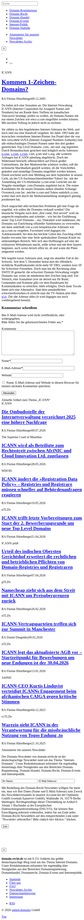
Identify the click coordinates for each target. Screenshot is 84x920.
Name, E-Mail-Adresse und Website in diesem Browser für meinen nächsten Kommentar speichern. (40, 384)
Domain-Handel (19, 17)
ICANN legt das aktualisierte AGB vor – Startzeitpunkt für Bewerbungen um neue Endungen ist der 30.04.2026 (42, 657)
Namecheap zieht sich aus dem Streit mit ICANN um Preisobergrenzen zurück (38, 595)
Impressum (16, 896)
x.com (14, 154)
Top (4, 916)
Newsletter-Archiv (20, 889)
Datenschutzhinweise (22, 893)
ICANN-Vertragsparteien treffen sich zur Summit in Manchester (39, 626)
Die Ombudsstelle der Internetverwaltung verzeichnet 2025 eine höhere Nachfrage (39, 417)
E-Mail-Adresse (12, 368)
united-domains (21, 910)
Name (6, 360)
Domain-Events (19, 21)
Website (6, 375)
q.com (5, 154)
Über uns (15, 882)
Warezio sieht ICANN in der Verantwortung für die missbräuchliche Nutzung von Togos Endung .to (41, 730)
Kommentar (9, 328)
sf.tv (4, 296)
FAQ (12, 886)
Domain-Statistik (19, 28)
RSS (12, 903)
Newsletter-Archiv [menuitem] (20, 41)
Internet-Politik (18, 24)
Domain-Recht (18, 14)
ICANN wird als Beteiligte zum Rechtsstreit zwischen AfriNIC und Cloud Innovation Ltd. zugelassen (36, 450)
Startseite (15, 879)
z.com (23, 154)
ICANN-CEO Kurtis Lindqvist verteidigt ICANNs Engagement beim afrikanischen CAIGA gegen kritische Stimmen (39, 693)
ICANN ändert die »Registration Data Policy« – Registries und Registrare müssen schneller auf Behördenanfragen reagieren (42, 486)
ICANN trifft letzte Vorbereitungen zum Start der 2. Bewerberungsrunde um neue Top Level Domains (42, 523)
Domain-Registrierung (23, 10)
